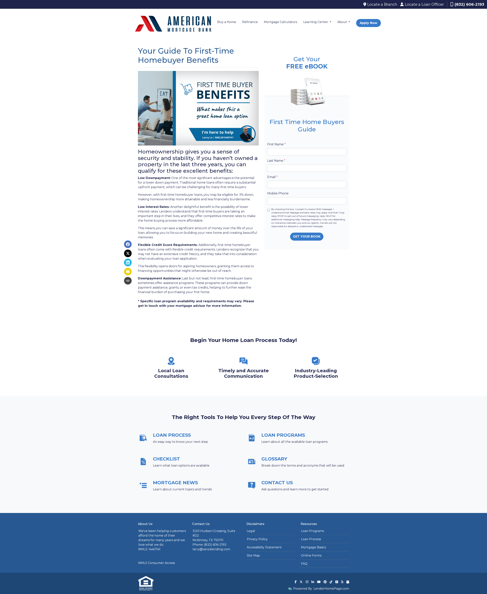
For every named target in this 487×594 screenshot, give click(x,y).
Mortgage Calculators (280, 22)
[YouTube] (319, 581)
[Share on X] (128, 253)
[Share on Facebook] (128, 244)
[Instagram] (307, 581)
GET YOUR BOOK (307, 236)
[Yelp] (342, 581)
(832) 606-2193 (469, 4)
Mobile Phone (278, 193)
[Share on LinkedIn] (128, 262)
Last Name (276, 160)
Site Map (253, 555)
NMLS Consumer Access (156, 563)
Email (272, 177)
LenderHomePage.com (331, 588)
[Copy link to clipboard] (128, 281)
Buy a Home (226, 22)
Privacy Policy (257, 539)
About (342, 22)
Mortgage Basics (313, 547)
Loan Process (311, 539)
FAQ (304, 563)
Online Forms (311, 555)
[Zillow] (336, 581)
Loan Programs (312, 531)
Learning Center (316, 22)
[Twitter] (301, 581)
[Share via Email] (128, 271)
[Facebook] (296, 581)
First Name (276, 144)
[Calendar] (347, 581)
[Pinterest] (325, 581)
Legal (251, 531)
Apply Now (368, 23)
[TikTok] (331, 581)
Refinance (250, 22)
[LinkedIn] (312, 581)
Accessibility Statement (264, 547)
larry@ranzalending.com (211, 549)
